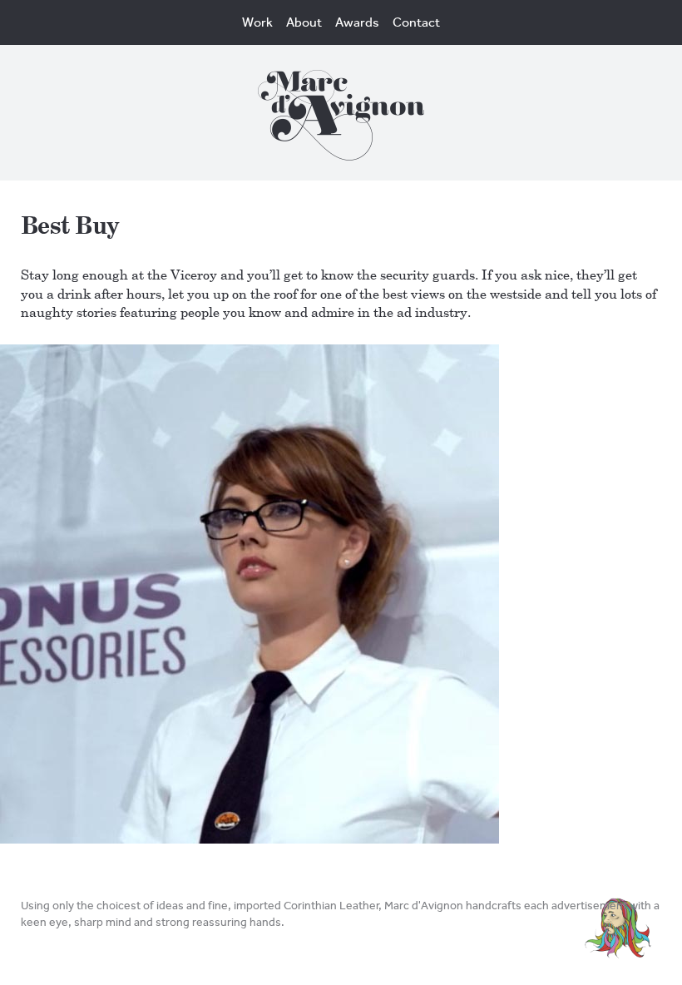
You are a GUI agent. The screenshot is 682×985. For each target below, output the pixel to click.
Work (257, 22)
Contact (416, 22)
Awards (357, 22)
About (304, 22)
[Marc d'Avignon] (341, 120)
